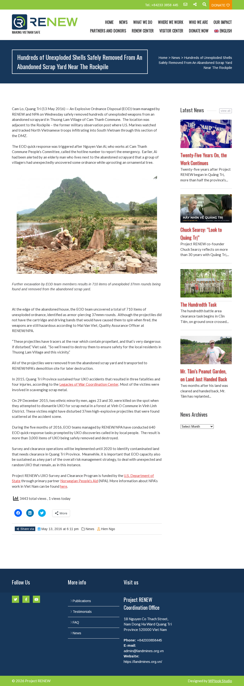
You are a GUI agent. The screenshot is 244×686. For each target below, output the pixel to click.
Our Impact (223, 22)
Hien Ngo (108, 529)
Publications (82, 601)
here (63, 486)
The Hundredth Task (198, 304)
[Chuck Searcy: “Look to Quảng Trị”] (206, 208)
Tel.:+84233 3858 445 (161, 5)
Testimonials (82, 612)
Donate (219, 5)
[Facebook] (26, 599)
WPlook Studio (220, 681)
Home (109, 22)
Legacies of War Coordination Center (88, 384)
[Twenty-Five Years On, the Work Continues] (206, 134)
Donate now (198, 31)
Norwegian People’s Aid (79, 481)
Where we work (170, 22)
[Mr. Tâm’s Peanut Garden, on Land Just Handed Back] (206, 350)
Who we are (198, 22)
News (123, 22)
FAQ (76, 622)
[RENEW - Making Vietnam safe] (45, 22)
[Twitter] (15, 599)
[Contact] (185, 6)
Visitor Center (171, 31)
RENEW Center (143, 31)
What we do (142, 22)
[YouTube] (36, 599)
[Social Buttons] (195, 6)
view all (225, 111)
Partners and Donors (108, 31)
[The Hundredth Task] (206, 283)
